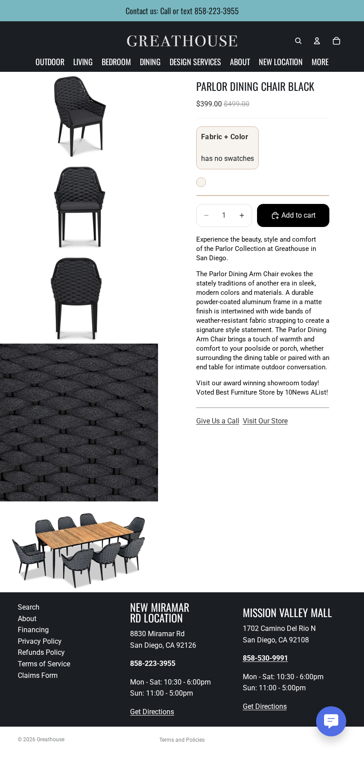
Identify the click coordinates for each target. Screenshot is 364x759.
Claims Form (38, 675)
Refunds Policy (41, 652)
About (27, 618)
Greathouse (50, 739)
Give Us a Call (217, 421)
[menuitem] (320, 61)
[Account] (317, 41)
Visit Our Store (265, 421)
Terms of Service (44, 664)
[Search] (298, 41)
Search (29, 607)
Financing (33, 630)
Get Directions (152, 712)
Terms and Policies (182, 740)
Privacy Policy (40, 641)
